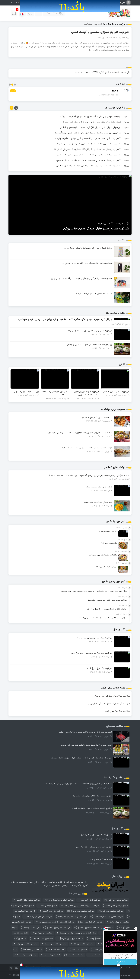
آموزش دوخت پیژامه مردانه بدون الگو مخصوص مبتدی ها (87, 263)
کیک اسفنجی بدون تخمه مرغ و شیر (102, 938)
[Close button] (135, 928)
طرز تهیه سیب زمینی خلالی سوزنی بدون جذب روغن (96, 228)
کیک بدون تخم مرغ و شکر (82, 943)
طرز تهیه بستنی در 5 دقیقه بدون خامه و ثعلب (80, 905)
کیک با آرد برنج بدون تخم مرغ (70, 938)
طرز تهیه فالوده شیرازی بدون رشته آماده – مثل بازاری (86, 393)
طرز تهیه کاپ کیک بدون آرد (90, 921)
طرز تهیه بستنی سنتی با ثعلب (116, 391)
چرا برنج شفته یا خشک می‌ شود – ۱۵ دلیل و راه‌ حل (89, 344)
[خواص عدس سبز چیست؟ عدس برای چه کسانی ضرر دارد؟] (122, 451)
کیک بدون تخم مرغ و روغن (26, 943)
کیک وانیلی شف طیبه (50, 954)
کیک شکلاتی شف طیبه (31, 949)
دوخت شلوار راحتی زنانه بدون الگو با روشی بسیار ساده (88, 248)
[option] (70, 116)
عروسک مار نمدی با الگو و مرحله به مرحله (94, 293)
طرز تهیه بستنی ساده (47, 905)
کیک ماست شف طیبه (74, 954)
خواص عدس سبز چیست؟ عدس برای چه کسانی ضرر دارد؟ (86, 447)
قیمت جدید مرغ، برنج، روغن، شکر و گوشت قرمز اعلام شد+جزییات (92, 122)
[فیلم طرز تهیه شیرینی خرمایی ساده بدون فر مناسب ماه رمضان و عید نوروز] (122, 436)
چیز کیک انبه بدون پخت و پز (26, 391)
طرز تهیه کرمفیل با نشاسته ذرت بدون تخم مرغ (93, 927)
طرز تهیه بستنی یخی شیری (116, 900)
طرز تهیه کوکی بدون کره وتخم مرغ (59, 900)
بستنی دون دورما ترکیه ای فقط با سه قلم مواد (55, 393)
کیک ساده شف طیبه (55, 949)
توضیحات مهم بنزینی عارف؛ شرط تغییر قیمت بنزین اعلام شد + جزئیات (90, 116)
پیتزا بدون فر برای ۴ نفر (42, 932)
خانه (128, 967)
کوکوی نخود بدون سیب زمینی (99, 487)
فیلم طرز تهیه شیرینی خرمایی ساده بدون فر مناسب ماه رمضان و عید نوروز (79, 432)
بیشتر (13, 91)
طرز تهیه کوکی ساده (30, 927)
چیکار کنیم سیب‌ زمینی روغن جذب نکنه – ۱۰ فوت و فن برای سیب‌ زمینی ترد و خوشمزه (65, 319)
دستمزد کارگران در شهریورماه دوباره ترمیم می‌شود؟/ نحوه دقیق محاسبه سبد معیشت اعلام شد (88, 475)
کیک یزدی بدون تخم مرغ (25, 954)
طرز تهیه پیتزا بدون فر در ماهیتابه (38, 916)
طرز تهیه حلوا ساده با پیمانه (51, 910)
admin (124, 38)
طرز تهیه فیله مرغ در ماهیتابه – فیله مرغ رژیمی (91, 653)
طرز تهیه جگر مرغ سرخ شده (99, 668)
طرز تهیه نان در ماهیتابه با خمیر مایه (71, 916)
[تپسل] (21, 14)
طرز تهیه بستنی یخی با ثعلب (110, 910)
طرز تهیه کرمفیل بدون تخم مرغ (56, 927)
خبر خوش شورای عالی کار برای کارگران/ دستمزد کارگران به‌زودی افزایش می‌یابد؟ (81, 757)
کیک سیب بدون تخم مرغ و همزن (97, 417)
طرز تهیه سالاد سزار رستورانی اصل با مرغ (94, 638)
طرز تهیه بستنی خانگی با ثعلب (27, 900)
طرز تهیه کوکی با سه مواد (89, 900)
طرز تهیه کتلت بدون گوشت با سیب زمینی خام (55, 921)
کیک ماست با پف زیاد (97, 954)
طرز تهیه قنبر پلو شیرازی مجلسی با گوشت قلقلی (100, 32)
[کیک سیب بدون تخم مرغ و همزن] (122, 421)
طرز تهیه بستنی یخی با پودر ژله (80, 910)
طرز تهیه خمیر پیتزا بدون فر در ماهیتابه (106, 916)
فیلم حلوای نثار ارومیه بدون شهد (98, 502)
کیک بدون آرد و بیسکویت (41, 938)
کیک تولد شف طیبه (78, 949)
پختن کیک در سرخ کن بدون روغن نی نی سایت (76, 932)
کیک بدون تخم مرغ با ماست (54, 943)
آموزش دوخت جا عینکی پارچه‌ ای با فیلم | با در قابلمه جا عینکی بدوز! (81, 278)
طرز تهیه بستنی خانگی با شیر (115, 905)
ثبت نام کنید (120, 961)
